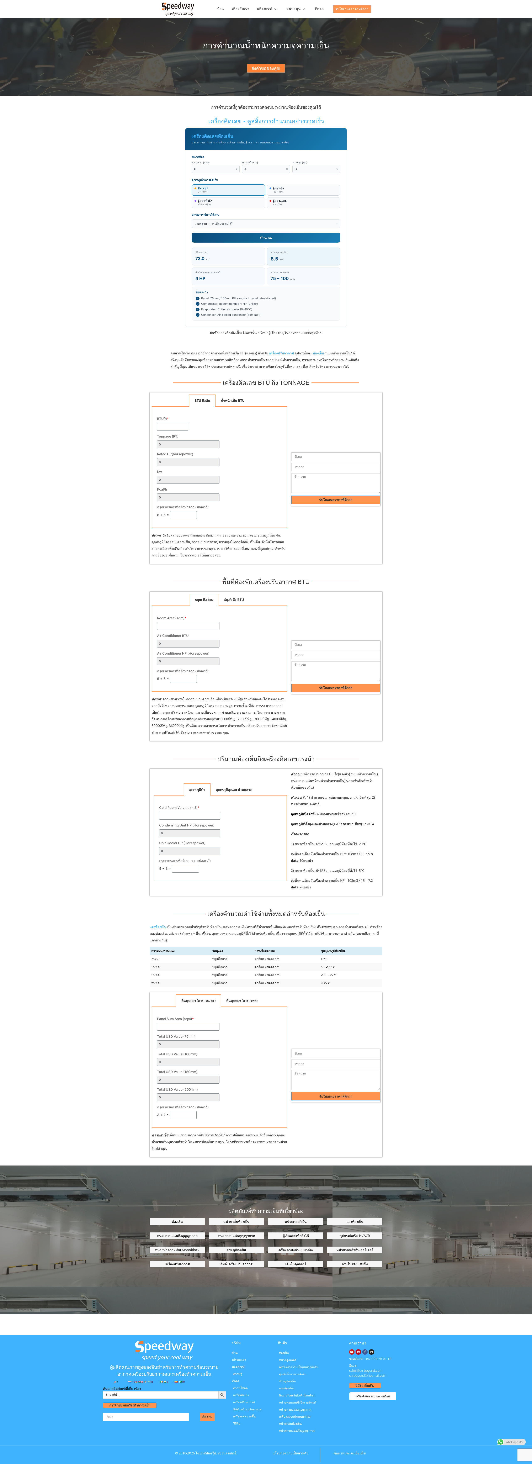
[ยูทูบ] (352, 1352)
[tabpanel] (219, 467)
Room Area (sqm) (171, 618)
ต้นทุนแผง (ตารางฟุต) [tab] (241, 1000)
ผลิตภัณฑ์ (264, 9)
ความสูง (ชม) (299, 162)
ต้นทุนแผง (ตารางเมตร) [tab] (198, 1000)
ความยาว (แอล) (201, 162)
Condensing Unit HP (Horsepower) (186, 825)
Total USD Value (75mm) (176, 1036)
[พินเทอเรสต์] (358, 1352)
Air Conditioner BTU (173, 636)
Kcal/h (162, 489)
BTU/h (163, 419)
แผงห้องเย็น (158, 927)
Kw (159, 472)
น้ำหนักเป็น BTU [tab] (233, 400)
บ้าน (220, 9)
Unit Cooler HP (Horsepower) (182, 843)
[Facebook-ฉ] (365, 1352)
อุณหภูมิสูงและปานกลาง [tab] (234, 789)
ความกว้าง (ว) (250, 162)
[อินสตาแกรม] (371, 1352)
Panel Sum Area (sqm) (175, 1019)
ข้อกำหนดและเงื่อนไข (350, 1453)
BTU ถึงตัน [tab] (202, 400)
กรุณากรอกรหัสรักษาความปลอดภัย (183, 507)
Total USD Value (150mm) (177, 1072)
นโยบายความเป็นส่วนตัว (290, 1453)
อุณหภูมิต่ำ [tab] (197, 789)
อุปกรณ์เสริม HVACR (355, 1235)
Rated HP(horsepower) (175, 454)
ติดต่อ (319, 9)
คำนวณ (266, 237)
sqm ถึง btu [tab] (204, 599)
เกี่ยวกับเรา (240, 9)
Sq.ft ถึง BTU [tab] (234, 599)
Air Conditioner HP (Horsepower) (183, 653)
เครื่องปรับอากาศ (281, 353)
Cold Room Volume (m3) (179, 807)
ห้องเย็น (318, 353)
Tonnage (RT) (168, 436)
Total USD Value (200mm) (177, 1089)
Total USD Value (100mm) (177, 1054)
